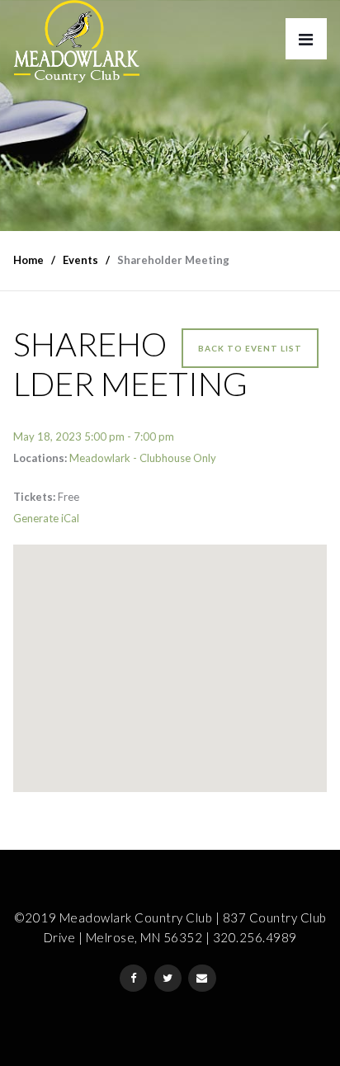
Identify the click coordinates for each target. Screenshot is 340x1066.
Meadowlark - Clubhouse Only (142, 458)
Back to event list (250, 348)
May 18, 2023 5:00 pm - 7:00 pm (93, 436)
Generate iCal (46, 518)
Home (28, 259)
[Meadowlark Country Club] (76, 41)
